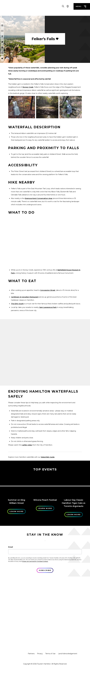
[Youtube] (2, 31)
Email (10, 547)
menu (78, 6)
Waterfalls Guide (47, 457)
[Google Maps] (2, 53)
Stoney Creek (27, 87)
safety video (27, 445)
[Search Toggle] (63, 6)
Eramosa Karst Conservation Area (38, 198)
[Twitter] (2, 42)
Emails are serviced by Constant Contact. (35, 561)
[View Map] (67, 6)
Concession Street (47, 290)
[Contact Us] (2, 58)
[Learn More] (16, 485)
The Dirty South (17, 304)
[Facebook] (2, 36)
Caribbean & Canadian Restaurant (25, 297)
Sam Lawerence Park (48, 307)
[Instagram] (2, 25)
